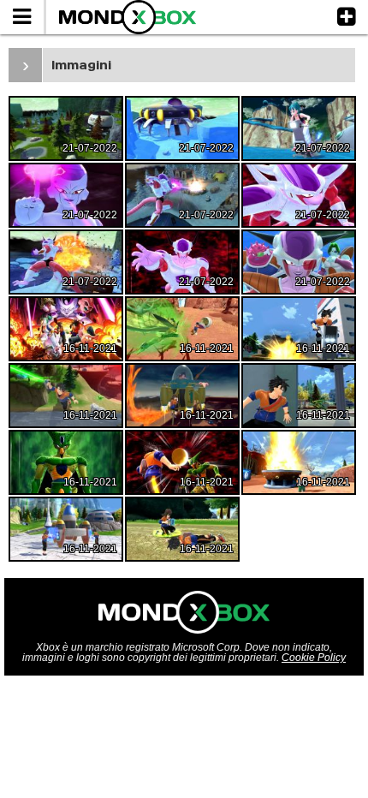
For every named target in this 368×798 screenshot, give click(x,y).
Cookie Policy (314, 658)
